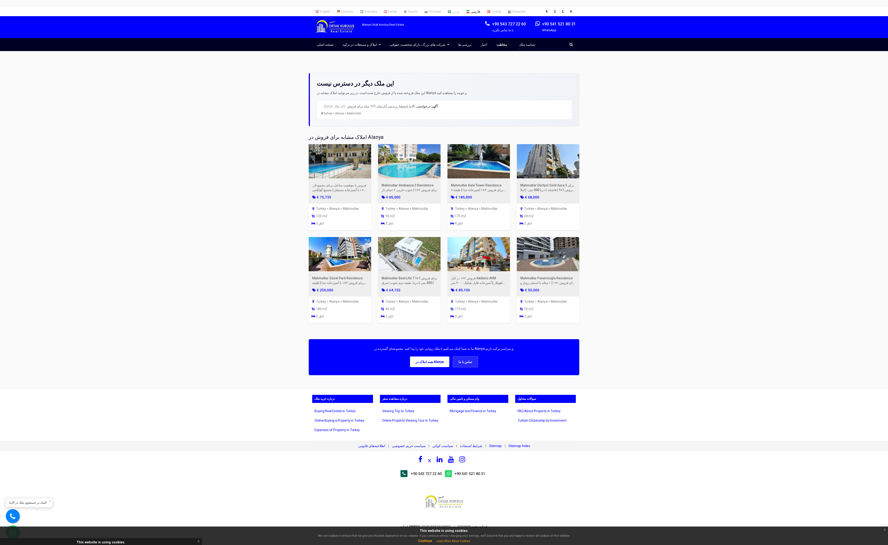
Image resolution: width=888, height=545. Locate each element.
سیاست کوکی (442, 446)
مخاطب (501, 44)
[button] (548, 11)
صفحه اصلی (325, 44)
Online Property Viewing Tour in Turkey (410, 420)
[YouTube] (451, 459)
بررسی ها (465, 44)
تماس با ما (465, 362)
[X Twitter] (429, 460)
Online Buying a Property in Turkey (339, 420)
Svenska (370, 11)
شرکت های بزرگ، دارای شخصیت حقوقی (418, 44)
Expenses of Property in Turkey (337, 430)
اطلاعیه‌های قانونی (371, 446)
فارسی (475, 11)
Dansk (392, 11)
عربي (455, 11)
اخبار (484, 44)
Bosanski (519, 11)
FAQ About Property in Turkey (539, 411)
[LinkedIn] (440, 459)
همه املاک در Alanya (430, 362)
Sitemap (496, 446)
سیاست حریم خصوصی (409, 446)
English (325, 11)
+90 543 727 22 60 (426, 474)
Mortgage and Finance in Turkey (473, 411)
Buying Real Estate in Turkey (335, 411)
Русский (435, 11)
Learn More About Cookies (453, 541)
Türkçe (496, 11)
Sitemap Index (519, 446)
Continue (425, 541)
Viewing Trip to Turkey (398, 411)
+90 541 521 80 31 (469, 474)
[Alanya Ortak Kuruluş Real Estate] (337, 30)
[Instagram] (462, 459)
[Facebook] (420, 459)
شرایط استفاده (471, 446)
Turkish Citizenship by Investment (542, 420)
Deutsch (347, 11)
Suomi (413, 11)
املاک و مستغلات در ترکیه (360, 44)
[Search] (571, 44)
